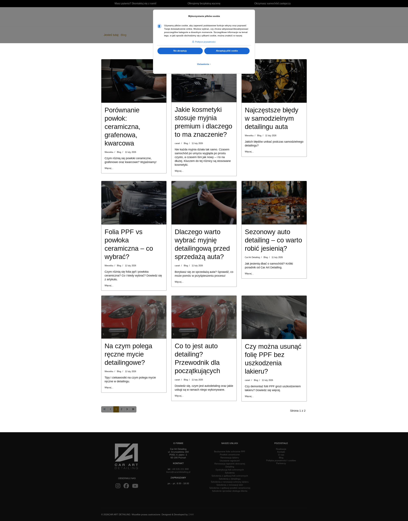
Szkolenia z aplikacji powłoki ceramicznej (229, 488)
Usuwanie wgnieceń (230, 460)
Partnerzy (281, 463)
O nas (281, 454)
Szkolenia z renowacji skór (229, 485)
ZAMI (191, 514)
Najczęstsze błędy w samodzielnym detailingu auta (271, 118)
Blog (119, 152)
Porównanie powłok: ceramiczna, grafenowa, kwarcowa (122, 126)
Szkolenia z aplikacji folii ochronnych (229, 475)
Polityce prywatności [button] (205, 41)
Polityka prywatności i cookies (281, 460)
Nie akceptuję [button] (180, 51)
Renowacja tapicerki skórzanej (229, 463)
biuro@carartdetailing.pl (178, 472)
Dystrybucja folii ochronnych (230, 469)
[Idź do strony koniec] (133, 409)
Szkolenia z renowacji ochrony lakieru (230, 482)
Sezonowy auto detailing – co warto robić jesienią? (273, 240)
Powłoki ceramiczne (230, 454)
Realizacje (281, 449)
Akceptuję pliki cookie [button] (227, 51)
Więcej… (109, 168)
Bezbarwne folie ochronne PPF (229, 451)
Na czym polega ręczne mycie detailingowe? (128, 354)
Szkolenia (230, 472)
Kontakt (281, 452)
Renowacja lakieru (229, 457)
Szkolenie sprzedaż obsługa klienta (229, 491)
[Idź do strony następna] (127, 409)
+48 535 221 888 (180, 469)
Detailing (229, 466)
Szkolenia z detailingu (230, 478)
